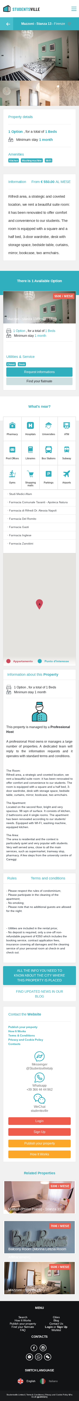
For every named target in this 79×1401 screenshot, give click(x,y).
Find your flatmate (39, 381)
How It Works (17, 1031)
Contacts (14, 1044)
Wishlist (56, 1330)
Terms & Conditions (21, 1035)
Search (22, 1317)
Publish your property (22, 1027)
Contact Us (56, 1323)
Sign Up (39, 1132)
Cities (56, 1317)
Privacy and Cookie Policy (25, 1039)
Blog (56, 1320)
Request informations (39, 372)
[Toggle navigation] (74, 8)
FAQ (23, 1330)
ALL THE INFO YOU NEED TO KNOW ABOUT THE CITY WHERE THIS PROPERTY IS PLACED (39, 975)
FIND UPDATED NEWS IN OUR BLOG (39, 994)
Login (39, 1121)
